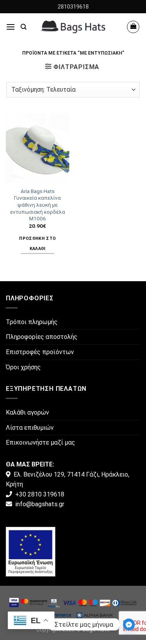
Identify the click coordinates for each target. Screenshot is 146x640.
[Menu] (10, 26)
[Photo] (30, 551)
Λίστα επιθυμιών (30, 427)
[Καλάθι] (133, 27)
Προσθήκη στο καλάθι (37, 243)
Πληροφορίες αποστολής (41, 336)
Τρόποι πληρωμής (32, 322)
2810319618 (73, 6)
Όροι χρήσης (23, 367)
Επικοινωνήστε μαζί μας (40, 442)
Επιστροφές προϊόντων (40, 352)
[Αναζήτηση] (23, 27)
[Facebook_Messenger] (129, 624)
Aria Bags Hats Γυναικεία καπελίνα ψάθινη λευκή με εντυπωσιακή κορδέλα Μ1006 (37, 205)
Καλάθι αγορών (27, 412)
